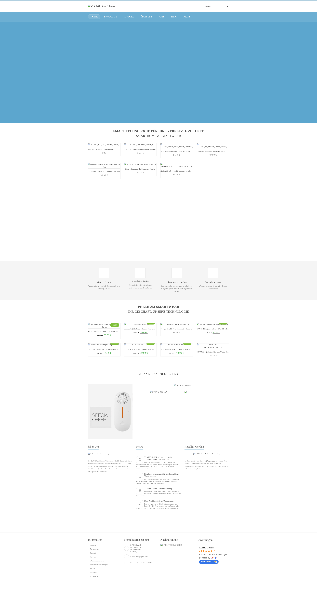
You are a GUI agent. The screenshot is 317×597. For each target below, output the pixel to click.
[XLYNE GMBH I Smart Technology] (101, 6)
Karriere (93, 557)
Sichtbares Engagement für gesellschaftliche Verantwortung (161, 475)
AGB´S (92, 569)
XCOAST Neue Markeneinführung (158, 489)
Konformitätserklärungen (99, 565)
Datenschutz (94, 572)
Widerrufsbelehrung (97, 561)
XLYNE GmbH (206, 547)
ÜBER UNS (146, 16)
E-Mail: (132, 557)
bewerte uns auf (208, 561)
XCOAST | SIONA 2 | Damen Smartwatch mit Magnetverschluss (149, 329)
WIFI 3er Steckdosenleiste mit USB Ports (140, 149)
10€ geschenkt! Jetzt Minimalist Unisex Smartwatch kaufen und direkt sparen (190, 329)
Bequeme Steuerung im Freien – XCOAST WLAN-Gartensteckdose (223, 151)
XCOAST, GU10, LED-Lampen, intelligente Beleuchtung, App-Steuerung (188, 171)
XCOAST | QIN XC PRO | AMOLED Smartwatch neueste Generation (223, 352)
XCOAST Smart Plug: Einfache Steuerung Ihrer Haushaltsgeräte (185, 151)
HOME (94, 16)
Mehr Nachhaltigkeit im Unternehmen (159, 501)
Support (93, 553)
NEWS (187, 16)
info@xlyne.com (209, 461)
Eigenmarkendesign (177, 282)
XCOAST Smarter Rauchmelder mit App (104, 171)
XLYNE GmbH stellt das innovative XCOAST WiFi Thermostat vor (158, 458)
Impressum (94, 576)
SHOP (174, 16)
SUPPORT (128, 16)
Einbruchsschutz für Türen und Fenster (140, 169)
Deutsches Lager (212, 282)
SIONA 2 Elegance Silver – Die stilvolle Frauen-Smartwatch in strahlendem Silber (228, 329)
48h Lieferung (104, 282)
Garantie (93, 545)
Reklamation (94, 549)
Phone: (132, 563)
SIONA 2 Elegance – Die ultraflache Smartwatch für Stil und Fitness (114, 349)
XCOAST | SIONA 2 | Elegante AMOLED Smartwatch (181, 349)
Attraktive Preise (140, 281)
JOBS (161, 16)
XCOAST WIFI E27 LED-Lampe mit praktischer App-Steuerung (113, 149)
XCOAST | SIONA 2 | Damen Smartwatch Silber (143, 349)
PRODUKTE (110, 16)
